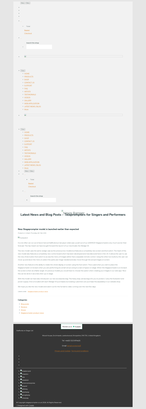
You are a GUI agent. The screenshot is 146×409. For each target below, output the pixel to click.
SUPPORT (28, 85)
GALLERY (27, 100)
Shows (23, 310)
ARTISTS (27, 91)
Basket (27, 30)
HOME (26, 73)
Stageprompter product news (38, 291)
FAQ (26, 88)
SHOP (26, 79)
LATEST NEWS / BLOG (32, 106)
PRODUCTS (28, 76)
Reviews (24, 307)
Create (31, 405)
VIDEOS (27, 97)
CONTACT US (29, 82)
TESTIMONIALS (30, 94)
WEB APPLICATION (31, 103)
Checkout (28, 33)
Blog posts (25, 304)
